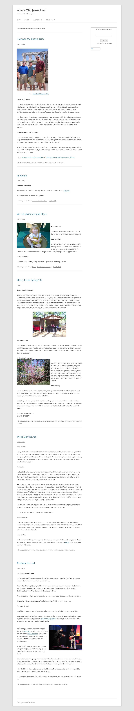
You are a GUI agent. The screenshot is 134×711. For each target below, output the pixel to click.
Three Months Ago (27, 436)
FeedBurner (108, 43)
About (27, 20)
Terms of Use (50, 20)
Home (19, 20)
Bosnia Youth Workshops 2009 (40, 93)
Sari (41, 550)
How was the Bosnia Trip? (30, 38)
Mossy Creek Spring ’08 (29, 279)
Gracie (34, 267)
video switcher (33, 634)
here (67, 542)
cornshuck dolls (37, 421)
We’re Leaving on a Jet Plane (32, 213)
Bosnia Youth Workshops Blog (32, 157)
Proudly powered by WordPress (26, 702)
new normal (36, 684)
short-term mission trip (44, 162)
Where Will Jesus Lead (31, 10)
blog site (67, 191)
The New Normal (26, 563)
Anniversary (36, 550)
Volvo (60, 550)
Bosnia (34, 162)
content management (48, 619)
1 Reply (19, 285)
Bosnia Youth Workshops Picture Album (60, 157)
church (27, 631)
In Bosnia (22, 175)
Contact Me (38, 20)
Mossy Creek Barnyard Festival (52, 421)
